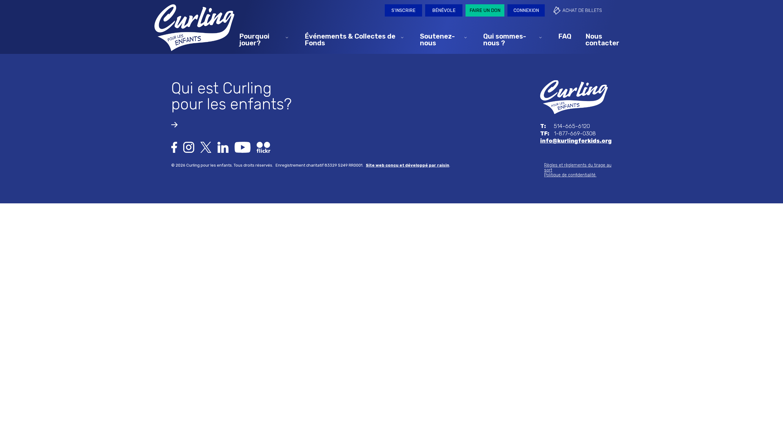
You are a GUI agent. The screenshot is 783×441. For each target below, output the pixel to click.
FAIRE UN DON (484, 10)
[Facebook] (174, 147)
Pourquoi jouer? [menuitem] (254, 39)
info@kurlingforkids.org (576, 141)
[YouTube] (242, 147)
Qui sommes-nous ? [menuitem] (504, 39)
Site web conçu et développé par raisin (407, 165)
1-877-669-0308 (568, 133)
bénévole (443, 10)
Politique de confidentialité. (570, 175)
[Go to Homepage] (194, 27)
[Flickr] (263, 147)
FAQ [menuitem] (564, 36)
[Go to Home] (574, 96)
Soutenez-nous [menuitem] (437, 39)
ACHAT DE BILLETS (582, 10)
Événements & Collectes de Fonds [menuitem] (350, 39)
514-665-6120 (565, 126)
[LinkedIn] (222, 147)
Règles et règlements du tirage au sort (577, 168)
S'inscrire (403, 10)
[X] (205, 147)
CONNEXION (526, 10)
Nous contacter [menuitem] (602, 39)
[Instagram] (188, 147)
